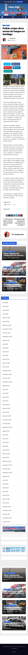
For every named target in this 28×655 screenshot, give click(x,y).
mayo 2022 (6, 487)
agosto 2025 (6, 340)
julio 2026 (5, 302)
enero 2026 (6, 321)
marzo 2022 (6, 495)
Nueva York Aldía (11, 251)
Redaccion (12, 38)
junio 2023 (5, 438)
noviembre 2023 (7, 419)
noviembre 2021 (7, 510)
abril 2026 (5, 314)
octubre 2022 (6, 469)
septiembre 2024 (7, 382)
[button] (23, 17)
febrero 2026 (6, 317)
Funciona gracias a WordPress (10, 646)
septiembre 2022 (7, 472)
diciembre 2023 (7, 416)
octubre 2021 (6, 514)
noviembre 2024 (7, 374)
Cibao (8, 25)
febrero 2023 (6, 453)
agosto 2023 (6, 431)
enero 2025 (6, 367)
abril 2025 (5, 355)
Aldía (4, 25)
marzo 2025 (6, 359)
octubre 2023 (6, 423)
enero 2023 (6, 457)
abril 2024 (5, 401)
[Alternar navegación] (13, 17)
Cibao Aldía (14, 7)
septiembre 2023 (7, 427)
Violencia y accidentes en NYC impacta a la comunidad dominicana (13, 286)
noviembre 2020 (7, 518)
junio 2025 (5, 348)
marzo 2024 (6, 404)
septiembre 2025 (7, 336)
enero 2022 (6, 503)
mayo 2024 (6, 397)
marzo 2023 (6, 450)
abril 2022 (5, 491)
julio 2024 (5, 389)
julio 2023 (5, 435)
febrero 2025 (6, 363)
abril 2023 (5, 446)
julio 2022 (5, 480)
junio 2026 (5, 306)
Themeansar (14, 648)
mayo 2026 (6, 310)
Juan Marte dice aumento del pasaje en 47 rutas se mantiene (13, 625)
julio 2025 (5, 344)
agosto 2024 (6, 385)
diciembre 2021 (7, 506)
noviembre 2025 (7, 329)
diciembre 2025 (7, 325)
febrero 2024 (6, 408)
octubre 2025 (6, 333)
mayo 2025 (6, 351)
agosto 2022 (6, 476)
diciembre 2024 (7, 370)
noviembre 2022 (7, 465)
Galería (14, 651)
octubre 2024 (6, 378)
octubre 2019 (6, 521)
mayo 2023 (6, 442)
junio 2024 (5, 393)
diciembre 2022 (7, 461)
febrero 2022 (6, 499)
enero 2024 (6, 412)
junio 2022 (5, 484)
